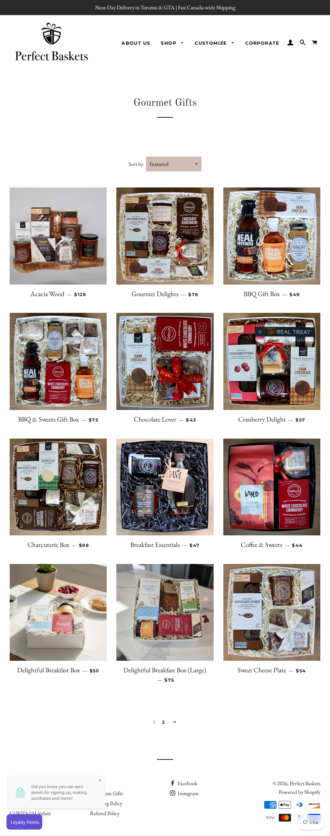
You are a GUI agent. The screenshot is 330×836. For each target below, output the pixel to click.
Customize (211, 43)
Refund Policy (105, 813)
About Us (135, 43)
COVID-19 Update (30, 813)
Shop (169, 43)
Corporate (262, 43)
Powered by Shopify (299, 791)
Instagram (188, 793)
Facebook (187, 783)
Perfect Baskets (305, 783)
